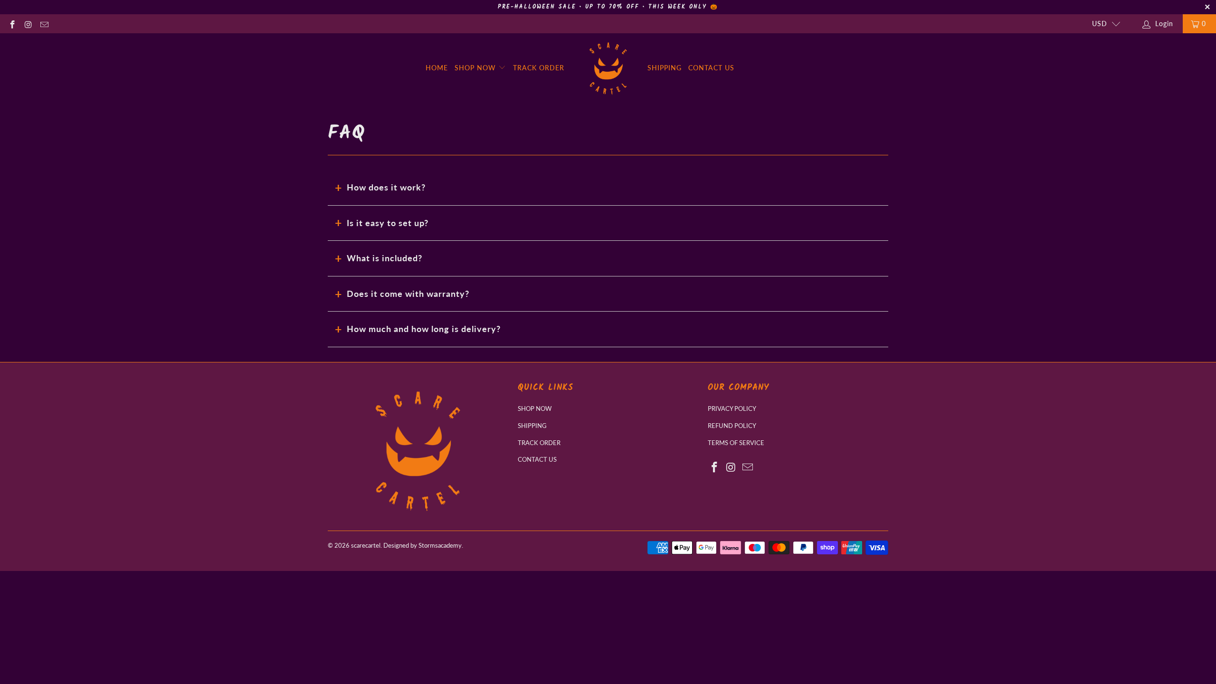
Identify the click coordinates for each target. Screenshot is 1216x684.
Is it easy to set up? (387, 223)
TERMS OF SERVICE (736, 442)
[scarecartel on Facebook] (12, 23)
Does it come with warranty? (408, 293)
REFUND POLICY (732, 425)
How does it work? (386, 187)
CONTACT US (711, 68)
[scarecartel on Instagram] (28, 23)
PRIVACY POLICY (732, 408)
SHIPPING (664, 68)
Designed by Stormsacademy (422, 545)
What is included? (384, 258)
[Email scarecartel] (43, 23)
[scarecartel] (608, 68)
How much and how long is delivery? (424, 328)
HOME (437, 68)
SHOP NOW (476, 68)
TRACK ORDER (538, 68)
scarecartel (365, 545)
